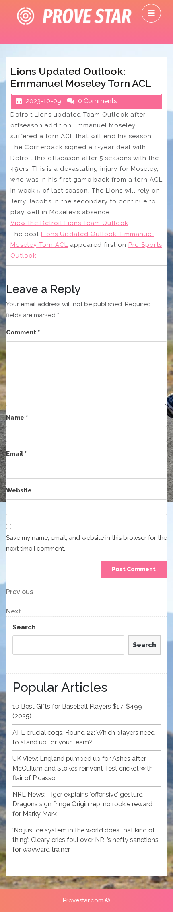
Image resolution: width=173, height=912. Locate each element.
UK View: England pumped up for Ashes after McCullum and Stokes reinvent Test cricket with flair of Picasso (82, 768)
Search (24, 627)
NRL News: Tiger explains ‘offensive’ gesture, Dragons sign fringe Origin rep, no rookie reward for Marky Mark (82, 804)
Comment (23, 332)
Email (16, 453)
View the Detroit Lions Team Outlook (69, 223)
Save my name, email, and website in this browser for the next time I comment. (86, 543)
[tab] (151, 13)
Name (17, 417)
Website (19, 490)
